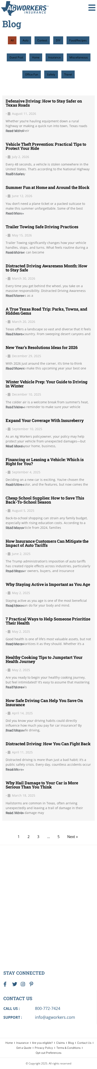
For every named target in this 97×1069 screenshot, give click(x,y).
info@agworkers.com (55, 1017)
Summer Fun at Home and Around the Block (48, 187)
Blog (71, 1042)
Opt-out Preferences (48, 1052)
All (12, 40)
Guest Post (16, 57)
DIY (58, 40)
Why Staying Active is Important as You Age (48, 584)
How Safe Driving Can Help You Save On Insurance (44, 702)
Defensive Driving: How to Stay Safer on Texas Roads (44, 103)
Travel (68, 74)
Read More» (15, 131)
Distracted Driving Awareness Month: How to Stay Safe (46, 268)
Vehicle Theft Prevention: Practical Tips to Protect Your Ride (46, 146)
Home (35, 57)
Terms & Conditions (68, 1047)
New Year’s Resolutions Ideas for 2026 (42, 347)
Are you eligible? (42, 1042)
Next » (72, 836)
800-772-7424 (47, 1008)
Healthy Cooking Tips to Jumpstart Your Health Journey (44, 659)
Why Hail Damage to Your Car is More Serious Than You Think (42, 785)
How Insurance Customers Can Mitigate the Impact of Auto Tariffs (47, 543)
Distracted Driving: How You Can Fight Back (48, 743)
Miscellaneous (78, 57)
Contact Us (84, 1042)
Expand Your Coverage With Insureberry (45, 420)
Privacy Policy (44, 1047)
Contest (42, 40)
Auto (25, 40)
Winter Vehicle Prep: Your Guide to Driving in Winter (47, 384)
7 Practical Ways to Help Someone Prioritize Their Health (48, 621)
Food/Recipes (78, 40)
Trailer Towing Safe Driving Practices (42, 226)
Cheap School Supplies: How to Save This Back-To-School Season (45, 500)
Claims (60, 1042)
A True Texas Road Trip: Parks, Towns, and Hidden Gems (46, 311)
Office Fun (31, 74)
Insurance (54, 57)
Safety (51, 74)
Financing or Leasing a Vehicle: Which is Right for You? (45, 461)
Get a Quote (23, 1047)
